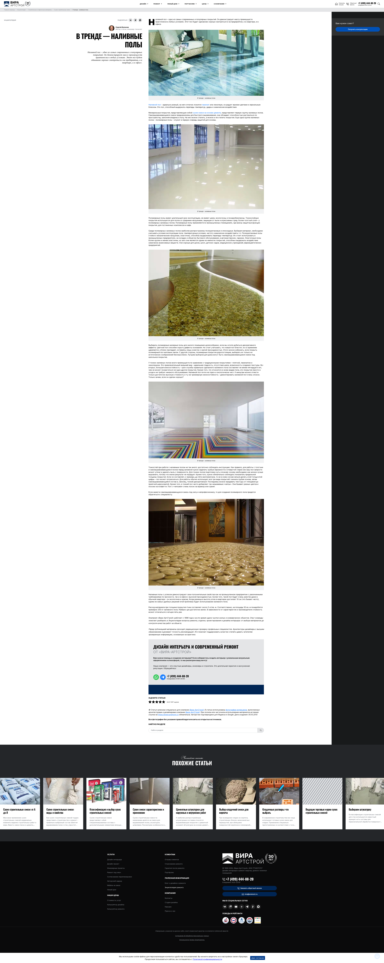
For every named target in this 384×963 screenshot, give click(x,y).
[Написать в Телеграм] (163, 677)
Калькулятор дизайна (115, 905)
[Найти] (260, 730)
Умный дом (172, 4)
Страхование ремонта (173, 864)
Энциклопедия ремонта (174, 887)
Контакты (168, 898)
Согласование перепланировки (119, 877)
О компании (219, 4)
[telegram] (247, 906)
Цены (204, 4)
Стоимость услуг (114, 900)
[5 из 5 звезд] (164, 702)
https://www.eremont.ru (168, 715)
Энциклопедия (10, 20)
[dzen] (241, 906)
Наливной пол (154, 105)
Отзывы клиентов (172, 860)
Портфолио (190, 4)
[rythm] (252, 906)
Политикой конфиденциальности (207, 959)
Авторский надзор (114, 881)
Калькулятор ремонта (115, 909)
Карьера (168, 907)
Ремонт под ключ (114, 872)
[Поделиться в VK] (130, 20)
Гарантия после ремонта (174, 868)
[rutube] (230, 906)
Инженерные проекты (116, 868)
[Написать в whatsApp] (156, 677)
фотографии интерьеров (236, 710)
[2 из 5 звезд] (153, 702)
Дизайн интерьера (114, 860)
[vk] (224, 906)
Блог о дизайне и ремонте (175, 883)
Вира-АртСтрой (197, 710)
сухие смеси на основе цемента (207, 113)
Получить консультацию (358, 29)
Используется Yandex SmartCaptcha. (192, 940)
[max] (258, 906)
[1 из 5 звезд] (150, 702)
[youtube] (236, 906)
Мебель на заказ (113, 885)
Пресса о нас (170, 911)
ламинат (205, 105)
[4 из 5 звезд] (160, 702)
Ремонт (157, 4)
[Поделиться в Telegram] (135, 20)
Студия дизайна (171, 902)
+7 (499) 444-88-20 (240, 879)
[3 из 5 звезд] (157, 702)
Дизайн (143, 4)
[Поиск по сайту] (379, 4)
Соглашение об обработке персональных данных (192, 936)
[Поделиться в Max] (140, 20)
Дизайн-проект (113, 864)
